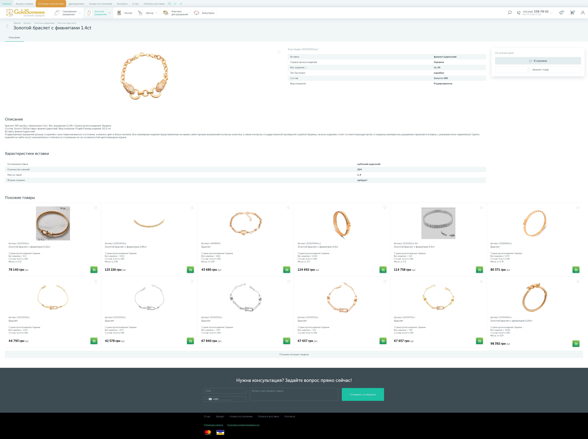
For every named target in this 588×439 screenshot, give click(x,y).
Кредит (220, 416)
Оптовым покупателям (51, 3)
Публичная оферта (213, 425)
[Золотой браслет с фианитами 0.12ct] (53, 223)
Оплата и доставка (154, 3)
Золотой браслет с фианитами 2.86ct (126, 246)
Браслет (206, 246)
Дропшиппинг (76, 3)
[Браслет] (245, 223)
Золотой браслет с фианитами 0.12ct (29, 246)
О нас (135, 3)
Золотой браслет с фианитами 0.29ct (511, 320)
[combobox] (211, 399)
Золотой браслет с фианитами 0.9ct (318, 246)
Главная (6, 3)
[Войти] (583, 12)
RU (169, 3)
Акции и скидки (24, 3)
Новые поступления (100, 3)
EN (175, 3)
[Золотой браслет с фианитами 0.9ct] (342, 223)
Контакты (122, 3)
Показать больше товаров (294, 354)
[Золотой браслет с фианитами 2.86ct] (149, 223)
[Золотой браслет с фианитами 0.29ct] (534, 297)
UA (180, 3)
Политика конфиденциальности (243, 425)
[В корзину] (93, 269)
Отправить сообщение (363, 394)
